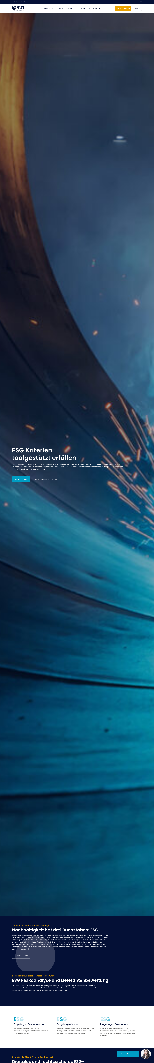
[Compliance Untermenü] (62, 8)
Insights (95, 8)
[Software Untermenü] (49, 8)
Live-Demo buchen (21, 479)
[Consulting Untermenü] (75, 8)
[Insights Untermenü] (99, 8)
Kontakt (137, 8)
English (140, 2)
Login (134, 2)
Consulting (69, 8)
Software (44, 8)
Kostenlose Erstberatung (128, 1054)
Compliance (56, 8)
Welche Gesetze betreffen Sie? (45, 479)
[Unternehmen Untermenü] (89, 8)
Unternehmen (83, 8)
